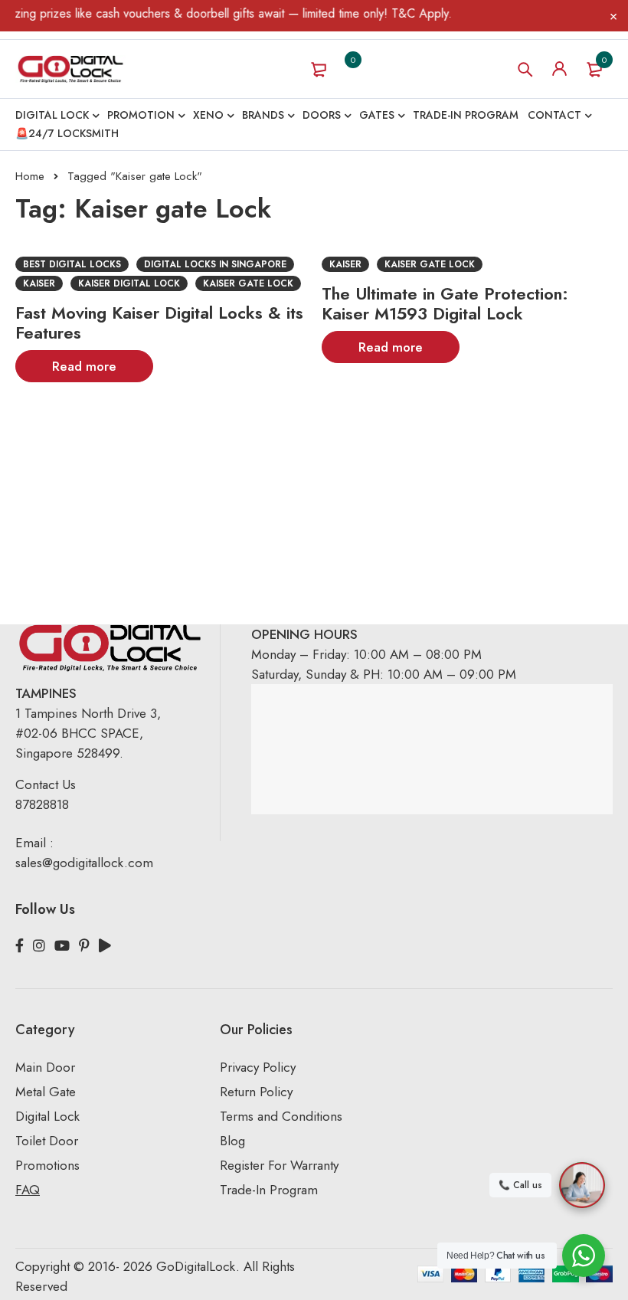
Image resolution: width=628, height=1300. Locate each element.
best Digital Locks (72, 264)
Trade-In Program (269, 1189)
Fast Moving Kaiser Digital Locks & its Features (159, 322)
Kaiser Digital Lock (129, 283)
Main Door (45, 1067)
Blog (232, 1140)
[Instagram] (39, 946)
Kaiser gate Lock (248, 283)
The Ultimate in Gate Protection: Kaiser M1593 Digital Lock (445, 303)
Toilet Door (46, 1140)
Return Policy (256, 1091)
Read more (84, 366)
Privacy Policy (258, 1067)
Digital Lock (47, 1116)
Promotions (47, 1165)
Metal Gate (45, 1091)
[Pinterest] (84, 946)
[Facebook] (19, 946)
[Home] (70, 69)
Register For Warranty (281, 1165)
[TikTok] (105, 946)
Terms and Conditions (281, 1116)
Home (29, 176)
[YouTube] (62, 946)
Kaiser (39, 283)
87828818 (42, 804)
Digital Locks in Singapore (215, 264)
